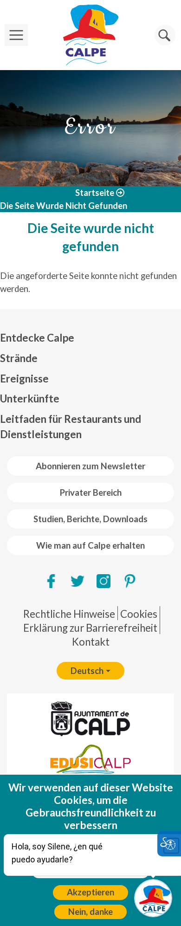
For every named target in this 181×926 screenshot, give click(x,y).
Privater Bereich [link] (91, 492)
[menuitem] (90, 338)
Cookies (138, 614)
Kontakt (91, 641)
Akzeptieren (90, 892)
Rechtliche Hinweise (69, 614)
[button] (165, 35)
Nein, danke (90, 912)
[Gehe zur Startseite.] (90, 35)
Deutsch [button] (87, 671)
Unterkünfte (29, 398)
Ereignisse (24, 378)
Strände (19, 358)
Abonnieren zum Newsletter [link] (90, 466)
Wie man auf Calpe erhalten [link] (90, 545)
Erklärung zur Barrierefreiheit (90, 628)
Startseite (94, 193)
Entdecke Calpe (37, 337)
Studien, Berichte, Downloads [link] (90, 519)
